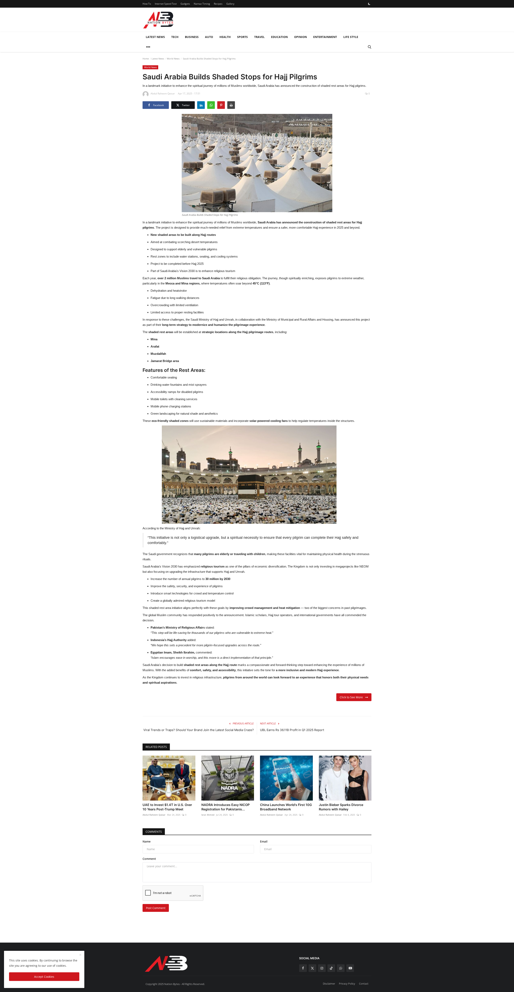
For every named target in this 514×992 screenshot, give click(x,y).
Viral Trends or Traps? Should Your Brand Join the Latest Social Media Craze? (198, 730)
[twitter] (312, 968)
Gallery (230, 3)
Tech (174, 37)
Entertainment (325, 37)
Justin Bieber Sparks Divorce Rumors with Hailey (341, 807)
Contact (363, 983)
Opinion (300, 37)
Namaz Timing (202, 3)
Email (263, 841)
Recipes (218, 3)
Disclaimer (329, 983)
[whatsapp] (341, 968)
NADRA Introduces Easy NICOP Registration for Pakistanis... (225, 807)
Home (146, 58)
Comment (149, 859)
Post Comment (155, 908)
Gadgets (185, 3)
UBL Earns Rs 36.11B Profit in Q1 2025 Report (292, 730)
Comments (154, 831)
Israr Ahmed (207, 814)
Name (147, 841)
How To (147, 3)
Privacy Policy (347, 983)
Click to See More (352, 697)
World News (173, 58)
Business (192, 37)
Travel (259, 37)
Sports (242, 37)
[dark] (369, 4)
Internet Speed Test (166, 3)
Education (279, 37)
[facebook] (303, 968)
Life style (350, 37)
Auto (209, 37)
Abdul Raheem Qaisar (154, 814)
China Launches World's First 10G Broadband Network (286, 807)
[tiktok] (331, 968)
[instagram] (322, 968)
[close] (80, 955)
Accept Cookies (44, 977)
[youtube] (350, 968)
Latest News (155, 37)
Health (225, 37)
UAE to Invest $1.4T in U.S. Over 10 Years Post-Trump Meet (167, 807)
